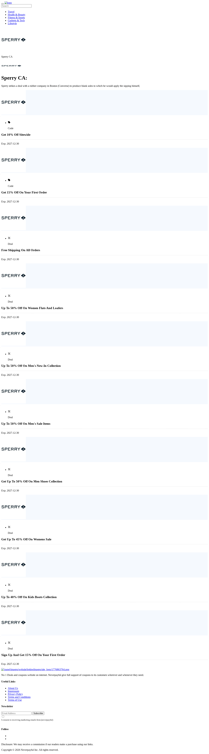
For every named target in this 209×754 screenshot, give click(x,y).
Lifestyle (12, 23)
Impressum (13, 691)
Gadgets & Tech (16, 20)
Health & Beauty (16, 14)
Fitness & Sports (16, 17)
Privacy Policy (15, 694)
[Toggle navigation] (2, 3)
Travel (11, 11)
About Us (13, 688)
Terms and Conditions (19, 697)
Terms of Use (15, 700)
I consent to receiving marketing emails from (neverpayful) (27, 720)
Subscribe (38, 713)
